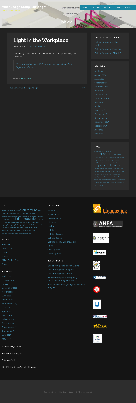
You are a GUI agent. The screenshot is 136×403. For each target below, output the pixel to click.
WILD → (83, 88)
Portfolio (107, 7)
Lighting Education (107, 165)
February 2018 (100, 114)
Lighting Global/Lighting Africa (114, 168)
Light (103, 162)
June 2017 (98, 130)
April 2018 (98, 106)
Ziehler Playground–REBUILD (107, 53)
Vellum (101, 185)
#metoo (96, 151)
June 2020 (98, 91)
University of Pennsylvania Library (18, 233)
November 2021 (101, 87)
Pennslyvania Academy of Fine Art (108, 179)
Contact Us (129, 7)
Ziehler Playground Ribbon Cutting (63, 266)
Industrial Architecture (27, 216)
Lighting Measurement (100, 171)
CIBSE (114, 154)
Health (115, 157)
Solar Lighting (98, 182)
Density (96, 157)
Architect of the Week (105, 151)
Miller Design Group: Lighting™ (24, 7)
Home (84, 7)
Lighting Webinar (99, 174)
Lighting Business (55, 234)
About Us (95, 7)
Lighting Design (26, 78)
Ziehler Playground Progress (107, 49)
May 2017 (98, 134)
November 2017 (101, 122)
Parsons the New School (30, 227)
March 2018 (99, 110)
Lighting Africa (114, 162)
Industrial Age (109, 160)
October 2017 (100, 126)
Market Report (108, 174)
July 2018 (98, 102)
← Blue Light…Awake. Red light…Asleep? (22, 88)
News (117, 7)
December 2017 (101, 118)
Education (52, 222)
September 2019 (102, 98)
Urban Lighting (54, 254)
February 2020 (100, 94)
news (114, 174)
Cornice (119, 154)
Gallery (5, 252)
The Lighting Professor (37, 46)
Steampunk (106, 182)
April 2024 (98, 71)
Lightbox (107, 162)
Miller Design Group (11, 260)
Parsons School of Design (106, 176)
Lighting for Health (99, 168)
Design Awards (54, 218)
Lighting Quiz (111, 171)
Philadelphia (121, 179)
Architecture (103, 154)
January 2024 (100, 75)
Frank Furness (109, 157)
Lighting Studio (120, 171)
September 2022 (101, 83)
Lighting (51, 230)
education (102, 157)
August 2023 (99, 79)
